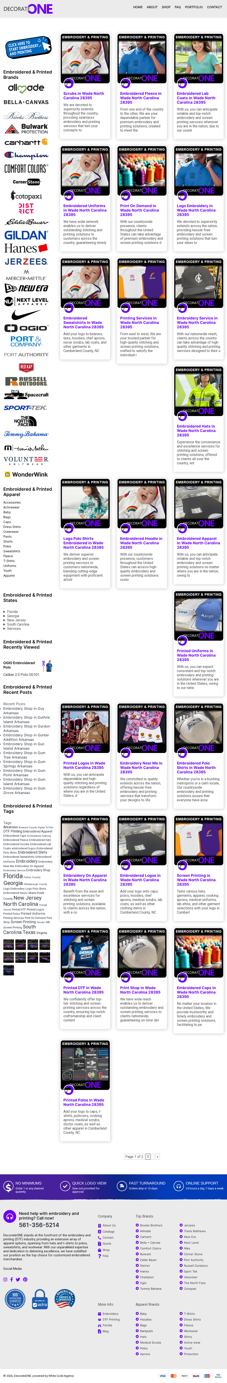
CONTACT (214, 7)
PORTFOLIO (194, 7)
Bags (7, 517)
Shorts (8, 541)
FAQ (178, 7)
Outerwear (11, 531)
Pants (7, 536)
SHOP (166, 7)
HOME (138, 7)
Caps (7, 522)
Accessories (12, 502)
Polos (7, 546)
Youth (7, 570)
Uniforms (9, 566)
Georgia (13, 616)
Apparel (9, 575)
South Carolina (18, 624)
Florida (12, 612)
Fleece (8, 556)
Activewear (11, 507)
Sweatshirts (11, 551)
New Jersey (16, 620)
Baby (7, 512)
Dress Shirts (12, 527)
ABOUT (152, 7)
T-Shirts (9, 561)
